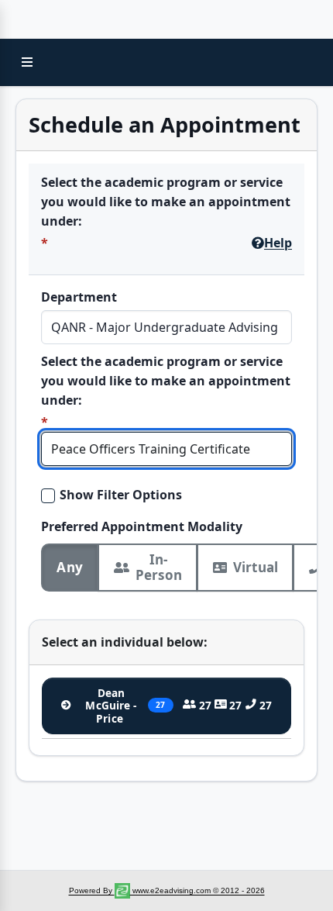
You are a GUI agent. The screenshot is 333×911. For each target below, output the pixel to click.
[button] (27, 62)
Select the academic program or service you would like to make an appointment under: (165, 201)
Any (70, 567)
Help (278, 242)
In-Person (159, 567)
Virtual (255, 567)
